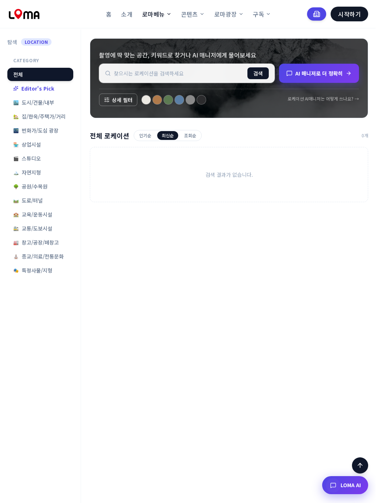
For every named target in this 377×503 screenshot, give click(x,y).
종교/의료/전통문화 (38, 256)
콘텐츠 (189, 14)
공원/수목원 (30, 186)
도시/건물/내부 (33, 102)
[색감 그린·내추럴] (168, 99)
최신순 (168, 135)
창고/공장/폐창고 (36, 242)
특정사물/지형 (32, 270)
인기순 (145, 135)
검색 (258, 73)
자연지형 (27, 172)
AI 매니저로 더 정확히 (319, 73)
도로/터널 (28, 200)
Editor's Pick (37, 88)
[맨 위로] (360, 465)
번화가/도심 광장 (36, 130)
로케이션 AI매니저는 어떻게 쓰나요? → (323, 99)
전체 (18, 74)
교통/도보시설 (32, 228)
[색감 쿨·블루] (179, 99)
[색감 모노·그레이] (190, 99)
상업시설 (27, 144)
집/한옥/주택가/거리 (39, 116)
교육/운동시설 (32, 214)
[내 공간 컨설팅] (316, 14)
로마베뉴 (153, 14)
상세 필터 (122, 99)
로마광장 (225, 14)
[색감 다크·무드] (201, 99)
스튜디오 (27, 158)
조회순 (190, 135)
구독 (258, 14)
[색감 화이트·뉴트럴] (146, 99)
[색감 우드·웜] (157, 99)
